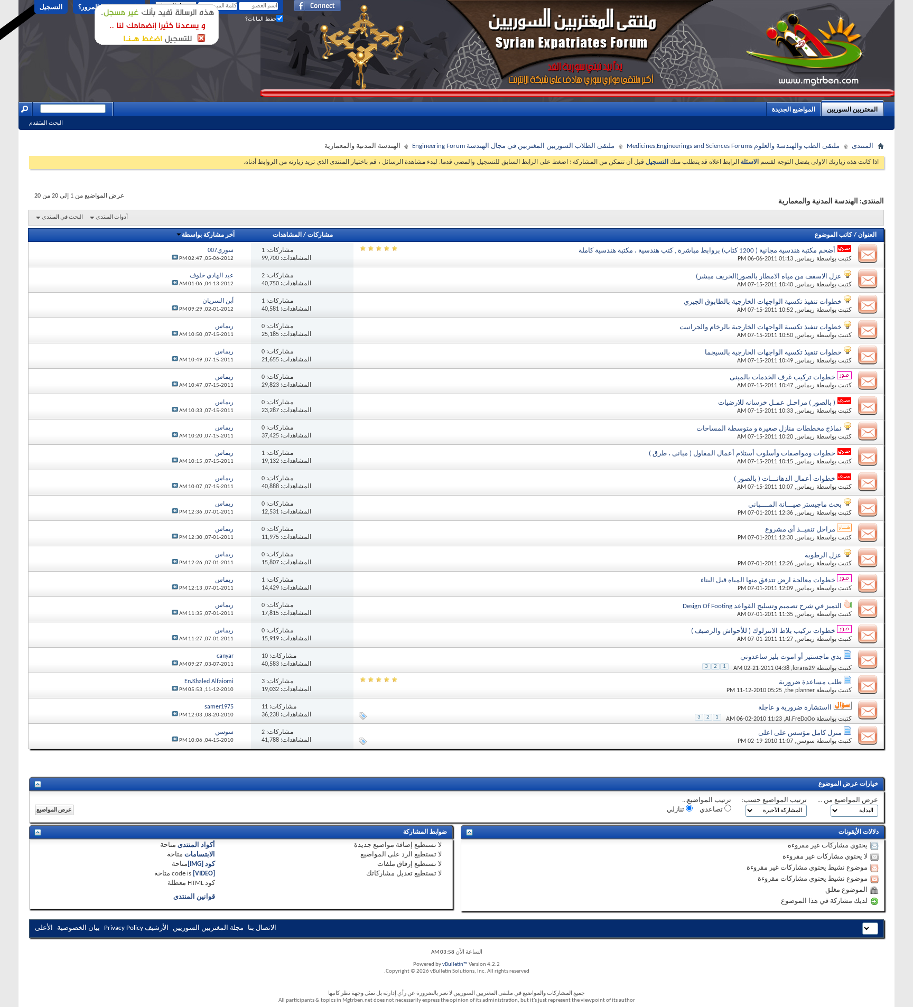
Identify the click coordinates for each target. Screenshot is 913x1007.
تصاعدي (712, 809)
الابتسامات (199, 854)
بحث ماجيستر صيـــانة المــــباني (795, 504)
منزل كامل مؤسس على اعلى (800, 733)
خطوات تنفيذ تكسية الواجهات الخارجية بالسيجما (773, 352)
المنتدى (862, 146)
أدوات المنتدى (112, 217)
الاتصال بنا (262, 928)
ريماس (805, 259)
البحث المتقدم (46, 122)
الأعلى (44, 928)
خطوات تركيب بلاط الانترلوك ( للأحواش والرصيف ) (763, 631)
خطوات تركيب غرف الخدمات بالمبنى (782, 377)
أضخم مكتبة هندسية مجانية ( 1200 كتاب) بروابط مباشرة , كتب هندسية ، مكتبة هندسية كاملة (707, 250)
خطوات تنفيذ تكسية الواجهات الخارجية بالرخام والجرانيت (760, 327)
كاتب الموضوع (833, 235)
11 (265, 707)
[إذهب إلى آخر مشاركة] (175, 259)
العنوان (867, 235)
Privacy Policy (123, 928)
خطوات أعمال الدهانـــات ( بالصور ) (784, 478)
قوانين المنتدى (194, 896)
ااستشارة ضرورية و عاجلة (795, 707)
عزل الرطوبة (823, 555)
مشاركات (320, 235)
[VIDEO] (204, 873)
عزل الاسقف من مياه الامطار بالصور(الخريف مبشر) (769, 276)
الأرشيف (157, 928)
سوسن (805, 741)
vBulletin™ (455, 964)
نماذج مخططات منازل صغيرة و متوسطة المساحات (769, 428)
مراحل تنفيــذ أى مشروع (800, 529)
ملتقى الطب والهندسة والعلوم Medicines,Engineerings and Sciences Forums (733, 146)
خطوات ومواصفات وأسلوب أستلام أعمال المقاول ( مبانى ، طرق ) (742, 453)
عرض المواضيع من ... (847, 800)
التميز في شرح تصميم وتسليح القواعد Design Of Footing (762, 606)
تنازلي (676, 809)
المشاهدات (287, 235)
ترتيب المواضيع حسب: (774, 800)
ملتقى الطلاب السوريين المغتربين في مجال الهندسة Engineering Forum (513, 146)
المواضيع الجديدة (793, 109)
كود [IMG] (201, 864)
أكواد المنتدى (196, 845)
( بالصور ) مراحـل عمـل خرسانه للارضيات (776, 402)
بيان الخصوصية (78, 928)
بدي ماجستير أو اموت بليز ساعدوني (791, 657)
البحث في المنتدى (62, 217)
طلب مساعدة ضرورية (810, 682)
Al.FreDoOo (800, 719)
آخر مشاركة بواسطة (208, 235)
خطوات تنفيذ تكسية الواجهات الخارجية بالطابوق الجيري (763, 302)
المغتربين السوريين (852, 109)
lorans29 (804, 668)
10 (265, 656)
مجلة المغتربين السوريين (208, 928)
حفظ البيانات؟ (260, 19)
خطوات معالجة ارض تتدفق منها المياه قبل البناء (768, 580)
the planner (800, 690)
